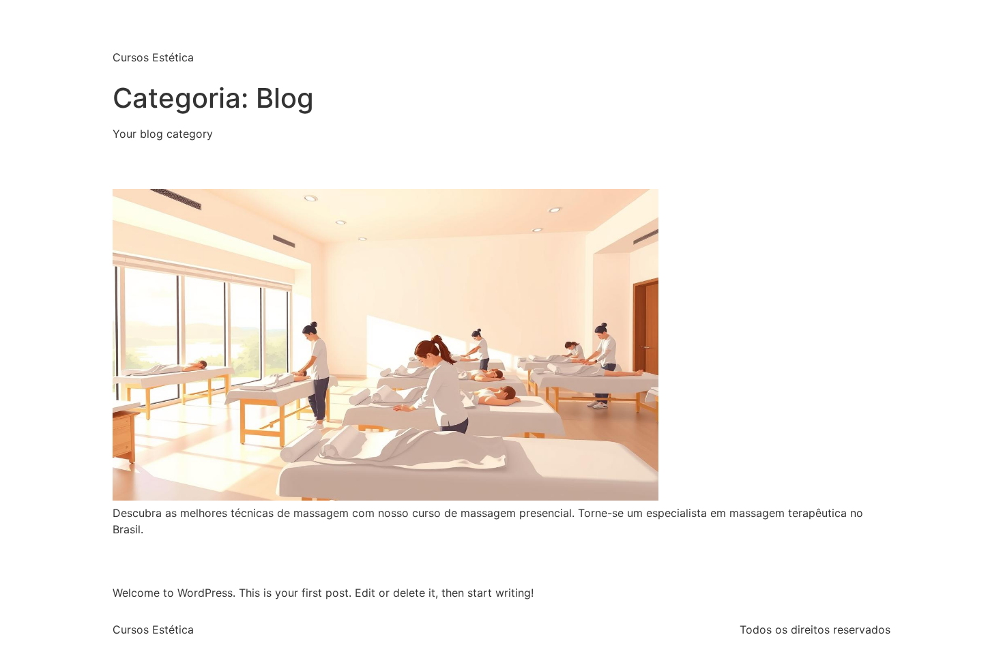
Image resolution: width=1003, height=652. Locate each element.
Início (617, 38)
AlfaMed (167, 27)
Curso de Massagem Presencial (275, 164)
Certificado (737, 38)
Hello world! (174, 559)
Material (808, 38)
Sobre (864, 38)
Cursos (670, 38)
